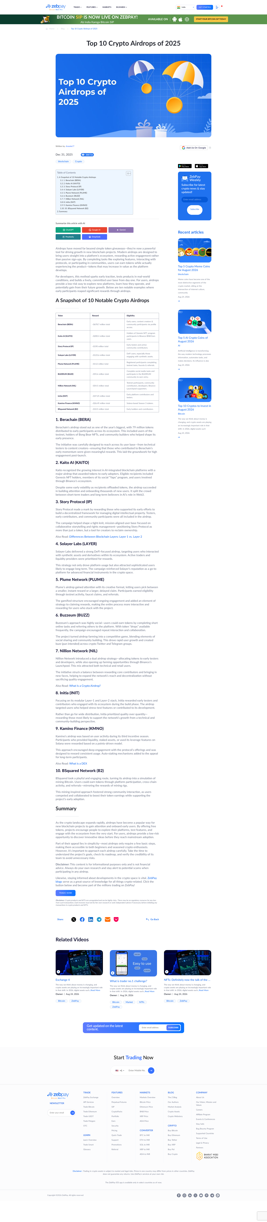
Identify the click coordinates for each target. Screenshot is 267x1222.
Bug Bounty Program (205, 1129)
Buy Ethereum (174, 1135)
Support (115, 1140)
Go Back (154, 919)
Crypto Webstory (175, 1116)
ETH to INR (145, 1140)
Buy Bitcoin (173, 1131)
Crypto (78, 161)
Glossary (87, 1150)
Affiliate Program (203, 1115)
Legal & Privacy (202, 1143)
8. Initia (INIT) (69, 202)
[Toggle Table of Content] (127, 173)
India (184, 7)
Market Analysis (174, 1107)
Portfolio (115, 1116)
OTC (85, 1126)
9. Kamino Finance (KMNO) (75, 205)
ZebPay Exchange (90, 1097)
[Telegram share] (99, 919)
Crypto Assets (174, 1112)
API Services (88, 1102)
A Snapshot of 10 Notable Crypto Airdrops (77, 177)
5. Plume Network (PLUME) (75, 193)
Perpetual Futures (119, 1102)
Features (91, 7)
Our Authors (173, 1102)
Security (115, 1126)
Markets (106, 7)
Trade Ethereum (90, 1112)
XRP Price (144, 1116)
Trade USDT (88, 1116)
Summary (63, 212)
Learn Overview (90, 1140)
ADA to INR (145, 1154)
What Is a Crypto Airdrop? (85, 686)
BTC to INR (145, 1135)
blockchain (63, 161)
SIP (113, 1107)
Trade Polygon (89, 1121)
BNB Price (144, 1112)
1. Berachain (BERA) (72, 180)
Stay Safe (200, 1124)
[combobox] (120, 1070)
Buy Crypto (173, 1154)
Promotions (117, 1145)
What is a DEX (78, 763)
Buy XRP (171, 1145)
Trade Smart (88, 1145)
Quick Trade (117, 1135)
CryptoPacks (117, 1112)
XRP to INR (145, 1150)
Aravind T (70, 146)
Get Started (205, 7)
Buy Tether (172, 1140)
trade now (65, 893)
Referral (115, 1150)
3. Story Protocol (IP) (72, 187)
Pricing (114, 1131)
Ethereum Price (146, 1107)
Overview (116, 1097)
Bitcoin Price (145, 1102)
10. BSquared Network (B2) (76, 208)
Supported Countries (205, 1134)
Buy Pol (171, 1150)
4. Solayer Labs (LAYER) (74, 190)
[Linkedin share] (90, 919)
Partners (199, 1148)
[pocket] (116, 919)
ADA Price (144, 1121)
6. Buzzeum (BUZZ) (72, 196)
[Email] (107, 919)
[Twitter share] (74, 919)
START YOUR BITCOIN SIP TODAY (211, 19)
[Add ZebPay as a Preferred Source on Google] (194, 147)
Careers (199, 1110)
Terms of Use (201, 1138)
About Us (200, 1097)
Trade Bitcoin (88, 1107)
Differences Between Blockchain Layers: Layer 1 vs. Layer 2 (105, 536)
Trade (77, 7)
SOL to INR (145, 1145)
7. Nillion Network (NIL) (74, 199)
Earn (113, 1121)
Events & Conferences (205, 1119)
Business (120, 7)
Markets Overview (147, 1097)
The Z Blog (172, 1097)
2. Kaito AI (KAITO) (72, 184)
